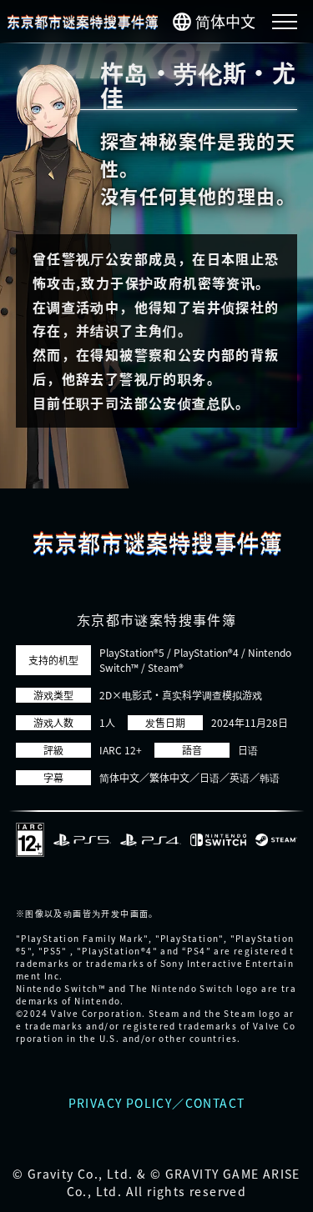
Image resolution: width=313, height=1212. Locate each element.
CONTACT (215, 1102)
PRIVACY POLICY (120, 1102)
